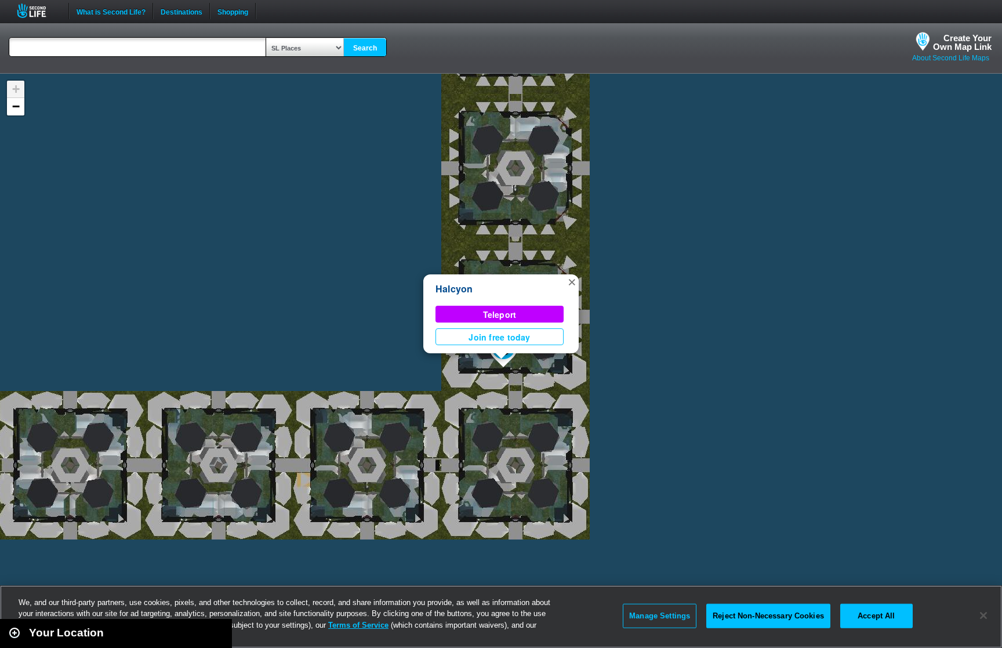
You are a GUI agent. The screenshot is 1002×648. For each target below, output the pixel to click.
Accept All (876, 615)
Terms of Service (358, 625)
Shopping (232, 11)
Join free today (499, 337)
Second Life (38, 11)
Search (365, 48)
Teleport (500, 314)
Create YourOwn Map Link (962, 42)
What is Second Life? (111, 11)
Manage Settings (659, 615)
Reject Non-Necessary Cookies (768, 615)
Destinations (181, 11)
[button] (572, 281)
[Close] (983, 615)
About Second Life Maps (950, 58)
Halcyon (454, 288)
